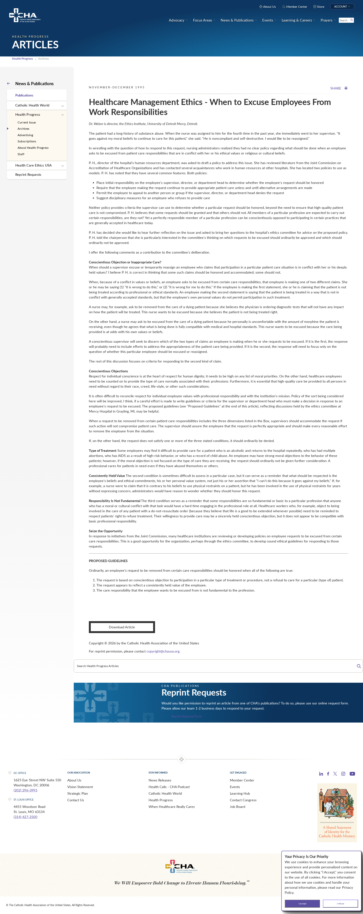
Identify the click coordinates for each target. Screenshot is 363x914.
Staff (21, 154)
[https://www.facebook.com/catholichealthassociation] (328, 774)
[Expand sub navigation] (62, 106)
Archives (23, 128)
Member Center (242, 780)
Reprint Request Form (186, 716)
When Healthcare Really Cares (172, 806)
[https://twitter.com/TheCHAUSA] (335, 774)
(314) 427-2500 (25, 817)
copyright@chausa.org (163, 651)
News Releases (160, 780)
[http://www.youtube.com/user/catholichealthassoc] (352, 774)
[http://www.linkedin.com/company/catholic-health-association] (321, 774)
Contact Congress (243, 800)
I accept (302, 903)
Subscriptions (27, 141)
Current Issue (27, 122)
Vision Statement (80, 786)
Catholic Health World (32, 105)
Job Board (237, 806)
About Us (74, 780)
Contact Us (75, 800)
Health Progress (22, 58)
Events (235, 786)
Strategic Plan (77, 793)
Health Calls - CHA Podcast (169, 786)
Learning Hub (240, 793)
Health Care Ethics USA (33, 165)
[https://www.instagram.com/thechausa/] (343, 774)
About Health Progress (33, 148)
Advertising (25, 135)
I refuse (340, 903)
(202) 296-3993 (25, 790)
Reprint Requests (28, 174)
